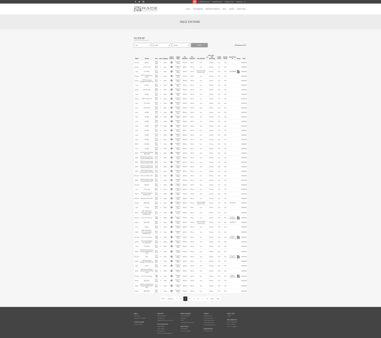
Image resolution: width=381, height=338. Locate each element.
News (224, 9)
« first (163, 299)
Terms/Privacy (208, 331)
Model (147, 58)
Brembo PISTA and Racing (165, 320)
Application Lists (229, 1)
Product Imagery (186, 331)
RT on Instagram (232, 326)
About (188, 9)
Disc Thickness (192, 57)
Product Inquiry (208, 318)
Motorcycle (240, 1)
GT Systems (161, 331)
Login (229, 316)
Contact (231, 9)
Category (165, 58)
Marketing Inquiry (209, 320)
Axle (160, 58)
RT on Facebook (232, 322)
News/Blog (184, 329)
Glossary (183, 318)
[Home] (145, 9)
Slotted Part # (225, 57)
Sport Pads (161, 329)
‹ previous (170, 299)
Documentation (185, 316)
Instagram (143, 2)
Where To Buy (241, 9)
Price (243, 58)
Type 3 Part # (232, 57)
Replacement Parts (209, 325)
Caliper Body (178, 57)
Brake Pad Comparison (213, 9)
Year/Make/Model (217, 1)
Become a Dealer (209, 322)
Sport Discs (161, 326)
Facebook (135, 2)
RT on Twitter (231, 324)
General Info (208, 316)
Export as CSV (241, 45)
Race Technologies (140, 318)
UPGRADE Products (204, 1)
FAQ (182, 320)
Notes (238, 58)
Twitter (139, 2)
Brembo (137, 316)
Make (136, 58)
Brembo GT (161, 318)
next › (212, 299)
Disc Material (201, 58)
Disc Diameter (185, 57)
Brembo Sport (162, 316)
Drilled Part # (219, 57)
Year (156, 58)
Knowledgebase (198, 9)
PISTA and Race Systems (165, 333)
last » (218, 299)
